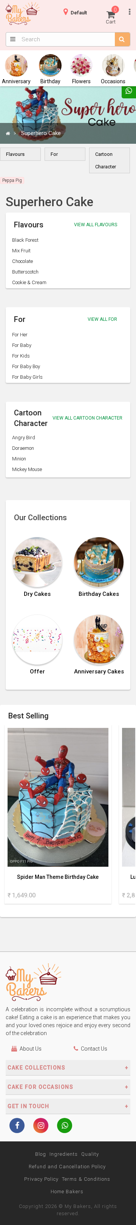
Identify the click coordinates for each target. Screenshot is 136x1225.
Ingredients (63, 1154)
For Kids (21, 356)
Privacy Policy (41, 1179)
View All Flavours (95, 224)
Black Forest (25, 240)
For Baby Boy (26, 366)
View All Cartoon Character (87, 418)
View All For (102, 319)
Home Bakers (67, 1191)
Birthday (50, 81)
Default (79, 13)
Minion (19, 459)
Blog (40, 1154)
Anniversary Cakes (99, 671)
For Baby (21, 345)
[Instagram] (40, 1126)
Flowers (81, 81)
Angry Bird (23, 437)
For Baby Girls (27, 377)
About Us (31, 1049)
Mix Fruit (21, 250)
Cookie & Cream (29, 282)
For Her (20, 334)
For (54, 154)
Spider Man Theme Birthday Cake (58, 877)
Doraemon (23, 448)
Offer (37, 671)
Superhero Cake (41, 133)
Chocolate (22, 261)
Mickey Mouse (27, 469)
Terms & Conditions (86, 1179)
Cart (111, 16)
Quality (90, 1154)
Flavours (15, 154)
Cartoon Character (105, 160)
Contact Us (94, 1049)
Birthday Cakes (99, 594)
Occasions (113, 81)
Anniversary (16, 81)
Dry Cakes (37, 594)
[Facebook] (17, 1126)
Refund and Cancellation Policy (67, 1166)
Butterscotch (25, 272)
